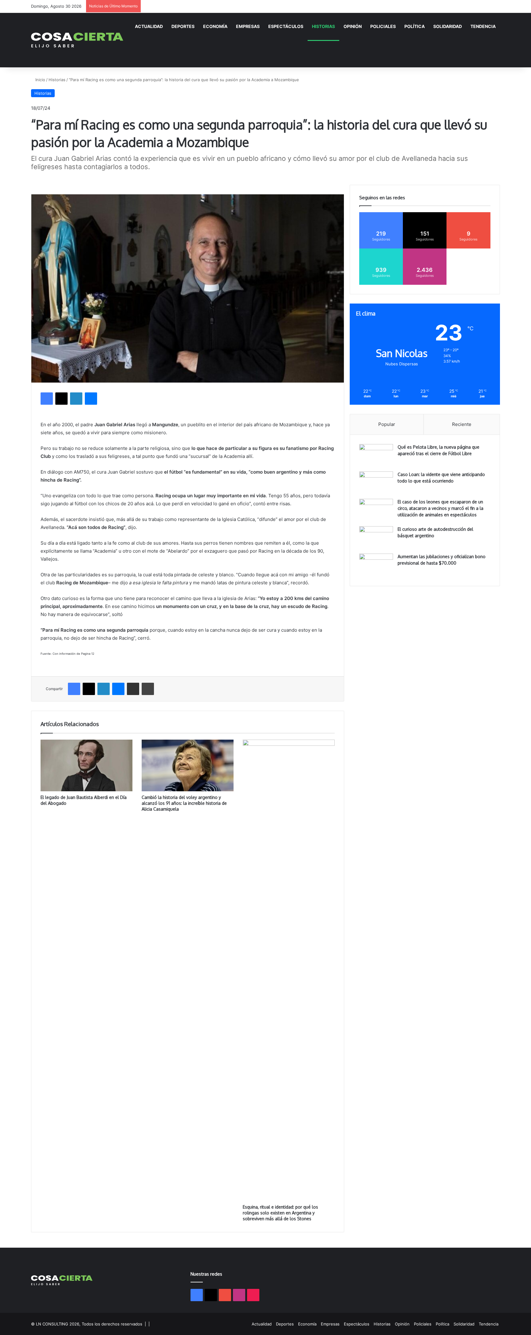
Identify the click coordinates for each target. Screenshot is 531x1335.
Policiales (383, 26)
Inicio (39, 79)
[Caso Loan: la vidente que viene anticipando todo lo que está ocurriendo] (376, 483)
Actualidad (149, 26)
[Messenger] (91, 398)
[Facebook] (47, 398)
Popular (386, 424)
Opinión (353, 26)
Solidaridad (447, 26)
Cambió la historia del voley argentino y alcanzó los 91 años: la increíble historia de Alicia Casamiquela (184, 803)
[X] (61, 398)
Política (414, 26)
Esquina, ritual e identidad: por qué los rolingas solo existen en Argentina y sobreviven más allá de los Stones (280, 1212)
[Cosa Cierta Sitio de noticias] (77, 40)
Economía (215, 26)
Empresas (248, 26)
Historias (323, 26)
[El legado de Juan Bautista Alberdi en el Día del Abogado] (86, 766)
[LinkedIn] (76, 398)
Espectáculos (285, 26)
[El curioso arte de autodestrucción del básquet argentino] (376, 537)
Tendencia (483, 26)
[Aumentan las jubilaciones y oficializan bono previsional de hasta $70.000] (376, 565)
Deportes (183, 26)
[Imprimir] (148, 689)
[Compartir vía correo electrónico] (133, 689)
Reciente (461, 424)
